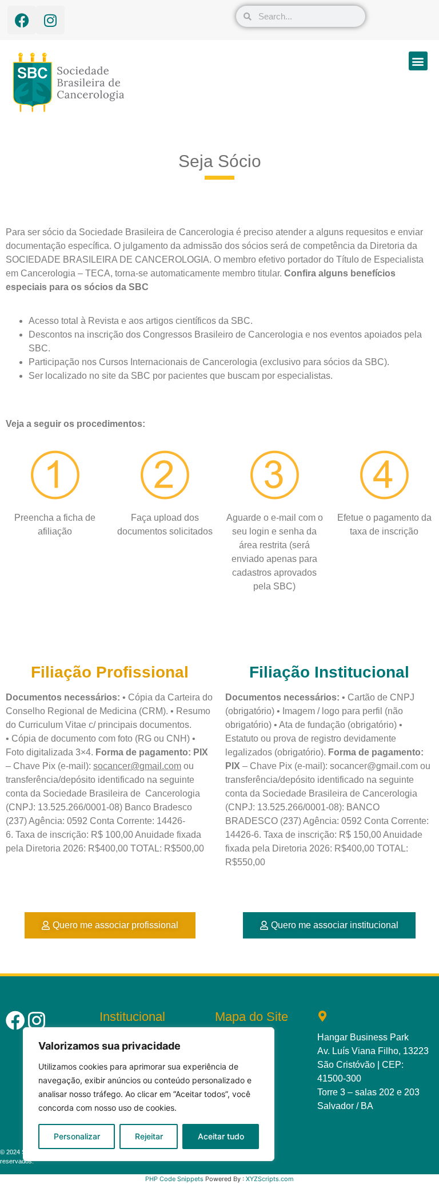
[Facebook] (21, 20)
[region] (148, 1094)
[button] (418, 61)
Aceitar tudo (221, 1136)
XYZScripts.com (270, 1179)
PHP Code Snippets (174, 1179)
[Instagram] (50, 20)
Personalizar (77, 1136)
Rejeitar (149, 1136)
